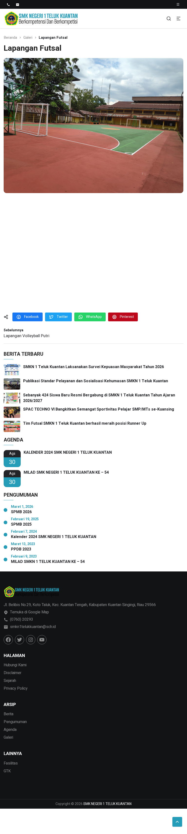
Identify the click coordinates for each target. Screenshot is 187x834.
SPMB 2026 (21, 512)
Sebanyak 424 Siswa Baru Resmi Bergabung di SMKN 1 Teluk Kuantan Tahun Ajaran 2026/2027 (99, 397)
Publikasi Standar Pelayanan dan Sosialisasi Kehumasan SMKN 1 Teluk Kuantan (95, 381)
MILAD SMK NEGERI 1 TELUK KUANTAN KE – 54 (66, 472)
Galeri (27, 37)
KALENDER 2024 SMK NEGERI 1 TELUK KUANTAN (68, 452)
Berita (8, 714)
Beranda (10, 37)
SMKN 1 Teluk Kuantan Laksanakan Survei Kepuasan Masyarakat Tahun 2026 (93, 367)
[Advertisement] (93, 254)
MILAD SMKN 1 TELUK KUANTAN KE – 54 (48, 561)
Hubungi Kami (15, 665)
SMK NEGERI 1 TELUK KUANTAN (107, 803)
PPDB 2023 (21, 549)
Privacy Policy (16, 688)
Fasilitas (11, 763)
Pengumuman (15, 722)
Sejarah (10, 681)
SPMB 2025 (21, 524)
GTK (7, 771)
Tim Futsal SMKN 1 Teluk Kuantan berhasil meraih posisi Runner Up (84, 423)
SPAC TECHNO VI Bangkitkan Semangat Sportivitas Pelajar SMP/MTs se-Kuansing (98, 409)
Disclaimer (12, 673)
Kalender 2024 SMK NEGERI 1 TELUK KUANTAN (53, 537)
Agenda (10, 730)
